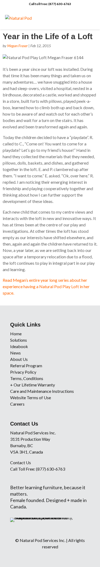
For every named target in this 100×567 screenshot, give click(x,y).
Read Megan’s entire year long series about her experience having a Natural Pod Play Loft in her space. (46, 286)
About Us (19, 359)
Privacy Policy (23, 371)
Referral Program (26, 365)
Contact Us (20, 462)
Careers (17, 403)
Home (16, 333)
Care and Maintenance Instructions (42, 391)
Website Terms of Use (30, 397)
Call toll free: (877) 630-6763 (50, 4)
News (15, 352)
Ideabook (19, 346)
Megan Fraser (17, 45)
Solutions (18, 339)
